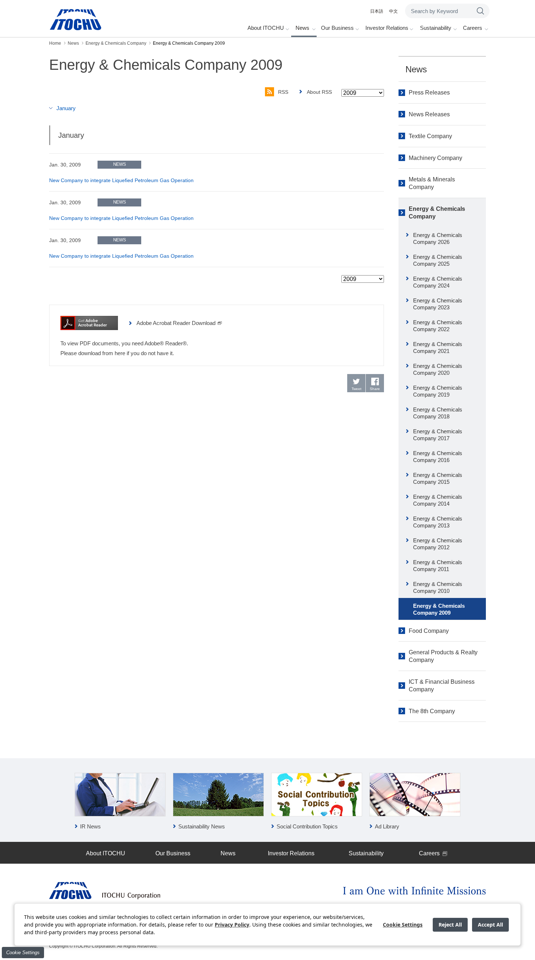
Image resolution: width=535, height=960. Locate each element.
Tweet (356, 389)
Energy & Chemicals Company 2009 (439, 609)
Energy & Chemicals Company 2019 (437, 391)
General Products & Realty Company (443, 656)
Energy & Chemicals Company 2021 (437, 347)
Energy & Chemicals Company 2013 (437, 522)
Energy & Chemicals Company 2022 (437, 326)
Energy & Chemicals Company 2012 (437, 544)
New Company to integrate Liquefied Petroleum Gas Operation (121, 180)
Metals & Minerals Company (432, 183)
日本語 (376, 11)
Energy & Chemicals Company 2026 (437, 238)
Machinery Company (435, 158)
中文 (393, 11)
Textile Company (430, 136)
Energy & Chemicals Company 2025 (437, 260)
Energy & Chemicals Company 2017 (437, 435)
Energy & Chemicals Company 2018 (437, 413)
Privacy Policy (232, 924)
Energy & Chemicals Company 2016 (437, 456)
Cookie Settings (23, 952)
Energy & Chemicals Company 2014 (437, 500)
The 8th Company (432, 711)
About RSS (319, 92)
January (66, 108)
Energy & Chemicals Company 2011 (437, 566)
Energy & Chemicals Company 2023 (437, 304)
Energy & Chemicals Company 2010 (437, 587)
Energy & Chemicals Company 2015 (437, 478)
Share (375, 389)
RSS (283, 92)
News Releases (429, 114)
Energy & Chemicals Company (437, 213)
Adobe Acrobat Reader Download (175, 323)
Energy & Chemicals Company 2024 (437, 282)
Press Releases (429, 92)
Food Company (429, 631)
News (416, 69)
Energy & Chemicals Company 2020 (437, 369)
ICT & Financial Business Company (442, 685)
